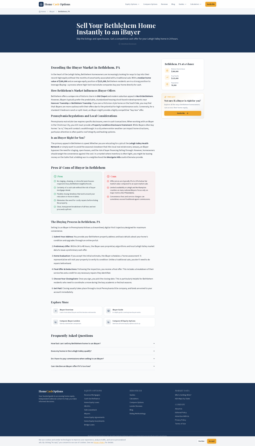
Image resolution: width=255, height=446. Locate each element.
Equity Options (131, 4)
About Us (178, 409)
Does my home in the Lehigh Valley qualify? (71, 351)
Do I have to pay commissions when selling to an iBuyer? (77, 358)
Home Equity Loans (91, 402)
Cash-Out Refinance (92, 398)
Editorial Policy (181, 412)
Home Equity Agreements (94, 417)
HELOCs (87, 406)
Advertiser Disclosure (128, 44)
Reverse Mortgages (92, 395)
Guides (181, 4)
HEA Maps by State (182, 398)
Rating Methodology (138, 413)
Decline (201, 441)
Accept (212, 441)
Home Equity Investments (94, 421)
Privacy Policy (99, 442)
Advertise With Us (182, 416)
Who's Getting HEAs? (183, 395)
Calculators (194, 4)
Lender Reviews (136, 406)
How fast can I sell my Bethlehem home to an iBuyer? (76, 343)
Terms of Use (180, 423)
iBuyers (87, 413)
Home (43, 11)
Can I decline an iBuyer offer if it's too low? (71, 366)
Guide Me (211, 4)
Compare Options (150, 4)
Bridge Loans (89, 425)
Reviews (164, 4)
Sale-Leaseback (90, 410)
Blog (173, 4)
